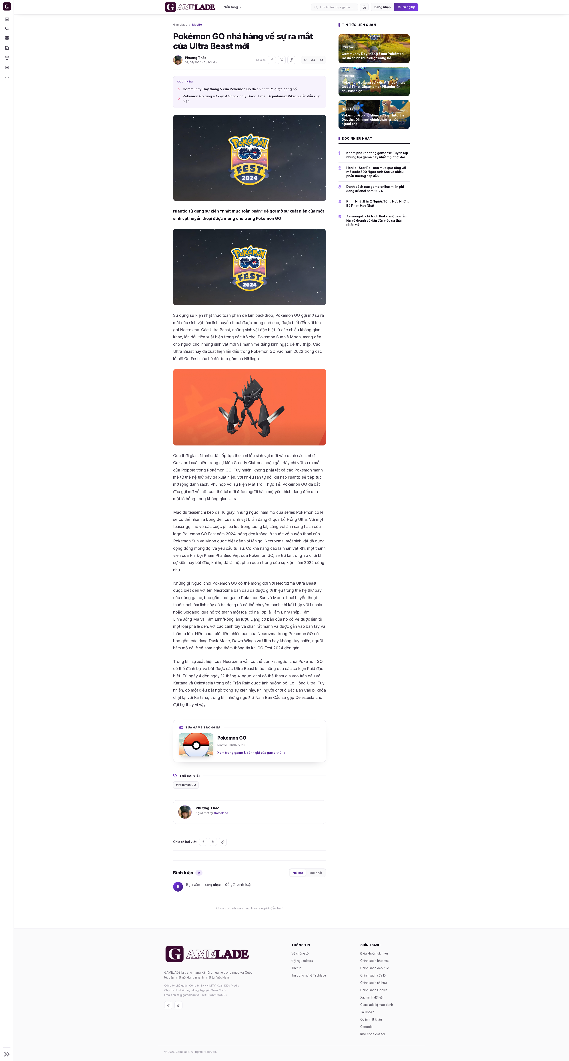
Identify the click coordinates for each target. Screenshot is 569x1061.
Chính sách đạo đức (374, 968)
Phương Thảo (195, 58)
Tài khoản (367, 1012)
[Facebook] (272, 60)
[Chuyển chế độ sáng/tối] (364, 7)
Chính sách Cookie (373, 990)
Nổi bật (298, 872)
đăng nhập (212, 885)
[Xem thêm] (6, 77)
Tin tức (296, 968)
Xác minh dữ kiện (372, 997)
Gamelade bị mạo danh (376, 1004)
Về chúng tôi (300, 953)
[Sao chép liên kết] (291, 60)
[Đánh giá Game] (6, 38)
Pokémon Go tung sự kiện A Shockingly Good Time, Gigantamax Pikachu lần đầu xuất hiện (252, 98)
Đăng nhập (382, 7)
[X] (282, 60)
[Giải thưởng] (6, 57)
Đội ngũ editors (302, 960)
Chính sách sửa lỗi (373, 975)
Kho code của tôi (372, 1034)
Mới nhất (315, 872)
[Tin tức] (6, 47)
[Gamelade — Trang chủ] (6, 6)
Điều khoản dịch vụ (374, 953)
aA (313, 60)
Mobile (197, 24)
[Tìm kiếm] (6, 28)
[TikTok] (178, 1005)
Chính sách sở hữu (373, 982)
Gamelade (180, 24)
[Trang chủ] (6, 18)
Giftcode (366, 1026)
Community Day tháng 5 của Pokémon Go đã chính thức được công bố (240, 89)
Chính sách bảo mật (374, 960)
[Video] (6, 67)
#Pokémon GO (186, 784)
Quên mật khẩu (371, 1019)
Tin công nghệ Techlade (308, 975)
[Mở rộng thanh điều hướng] (6, 1054)
